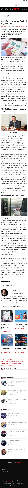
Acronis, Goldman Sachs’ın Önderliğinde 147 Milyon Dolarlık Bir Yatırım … (17, 381)
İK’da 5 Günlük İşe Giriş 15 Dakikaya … (17, 413)
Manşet (25, 26)
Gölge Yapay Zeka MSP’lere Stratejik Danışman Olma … (17, 441)
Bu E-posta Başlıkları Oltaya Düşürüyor (21, 325)
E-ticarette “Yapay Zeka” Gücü (5, 349)
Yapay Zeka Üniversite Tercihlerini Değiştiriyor (15, 1)
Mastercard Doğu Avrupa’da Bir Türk (17, 422)
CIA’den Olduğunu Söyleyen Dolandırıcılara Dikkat (5, 327)
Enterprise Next (9, 480)
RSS (3, 473)
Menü (23, 9)
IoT (10, 361)
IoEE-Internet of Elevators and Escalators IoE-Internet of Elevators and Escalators (14, 359)
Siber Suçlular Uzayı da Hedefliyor (21, 349)
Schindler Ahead (18, 361)
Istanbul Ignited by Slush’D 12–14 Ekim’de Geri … (16, 432)
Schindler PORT (5, 363)
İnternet (12, 358)
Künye (3, 469)
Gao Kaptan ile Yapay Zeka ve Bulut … (17, 449)
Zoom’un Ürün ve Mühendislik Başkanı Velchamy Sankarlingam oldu (17, 391)
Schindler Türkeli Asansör (15, 363)
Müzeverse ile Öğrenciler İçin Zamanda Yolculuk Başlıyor (17, 400)
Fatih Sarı (3, 26)
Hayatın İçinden (19, 26)
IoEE (16, 358)
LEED (12, 361)
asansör (7, 358)
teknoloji (3, 365)
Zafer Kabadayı (10, 365)
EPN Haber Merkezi (5, 331)
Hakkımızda (5, 471)
